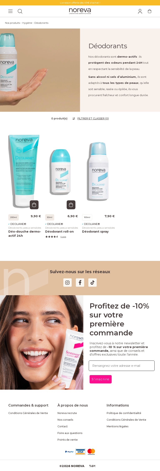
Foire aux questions (70, 433)
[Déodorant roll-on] (61, 170)
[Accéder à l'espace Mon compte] (140, 11)
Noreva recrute (67, 413)
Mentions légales (117, 426)
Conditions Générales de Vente (28, 413)
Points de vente (68, 439)
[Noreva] (80, 11)
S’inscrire (101, 379)
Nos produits (12, 22)
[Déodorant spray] (98, 170)
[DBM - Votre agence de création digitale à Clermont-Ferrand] (92, 466)
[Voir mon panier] (150, 11)
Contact (63, 426)
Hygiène (27, 22)
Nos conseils (65, 419)
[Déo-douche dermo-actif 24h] (24, 170)
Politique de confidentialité (124, 413)
